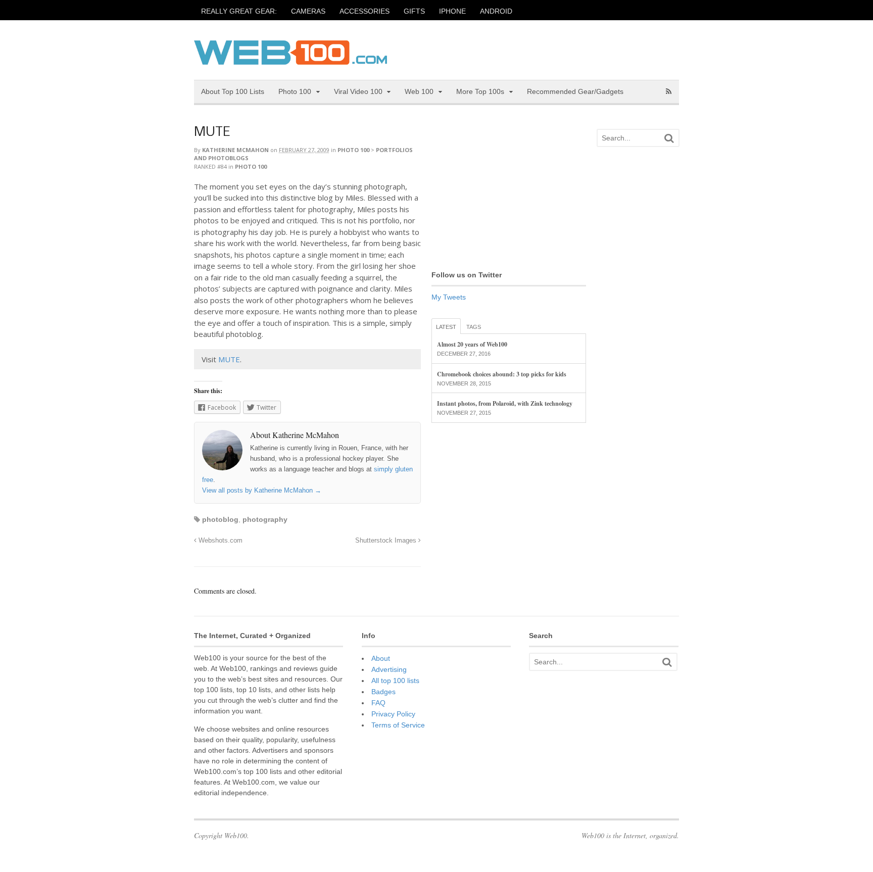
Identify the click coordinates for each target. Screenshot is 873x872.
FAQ (378, 703)
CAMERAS (308, 11)
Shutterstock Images (386, 540)
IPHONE (452, 11)
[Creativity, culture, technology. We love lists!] (290, 59)
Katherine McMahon (235, 150)
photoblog (220, 519)
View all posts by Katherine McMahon (261, 490)
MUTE (212, 132)
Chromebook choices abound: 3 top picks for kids (501, 374)
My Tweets (448, 297)
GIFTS (414, 11)
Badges (383, 692)
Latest (446, 327)
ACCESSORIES (365, 11)
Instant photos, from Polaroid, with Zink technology (504, 403)
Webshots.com (220, 540)
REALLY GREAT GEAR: (239, 11)
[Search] (668, 138)
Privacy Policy (393, 714)
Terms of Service (398, 725)
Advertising (389, 669)
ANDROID (496, 11)
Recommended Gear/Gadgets (575, 91)
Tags (473, 327)
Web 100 (419, 91)
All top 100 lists (395, 680)
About (380, 658)
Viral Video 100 (358, 91)
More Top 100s (480, 91)
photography (265, 519)
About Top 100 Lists (232, 91)
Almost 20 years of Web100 (472, 344)
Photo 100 (294, 91)
